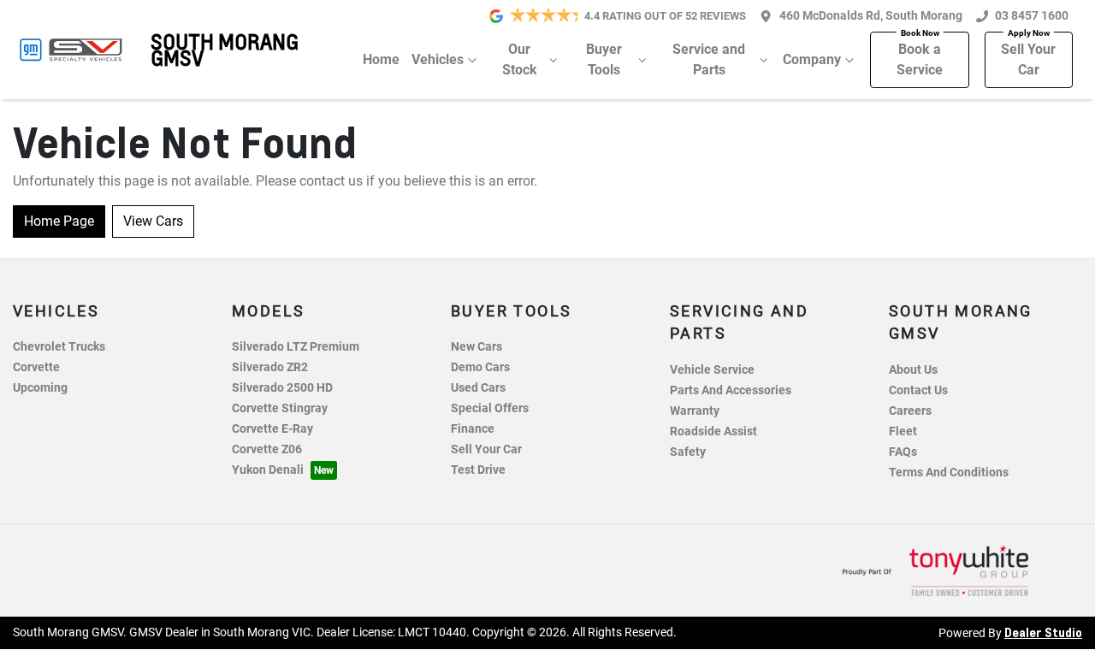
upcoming (40, 388)
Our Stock (519, 59)
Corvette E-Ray (272, 429)
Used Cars (478, 388)
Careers (910, 411)
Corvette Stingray (280, 408)
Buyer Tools (604, 59)
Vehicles (437, 59)
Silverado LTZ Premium (295, 347)
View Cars (153, 221)
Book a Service (920, 59)
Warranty (694, 411)
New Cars (476, 347)
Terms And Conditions (949, 472)
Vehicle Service (712, 370)
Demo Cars (480, 367)
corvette (36, 367)
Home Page (59, 221)
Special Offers (490, 408)
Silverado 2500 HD (282, 388)
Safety (688, 452)
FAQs (903, 452)
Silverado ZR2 (270, 367)
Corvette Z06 (267, 449)
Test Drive (478, 470)
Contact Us (918, 390)
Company (812, 59)
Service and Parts (708, 59)
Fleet (903, 431)
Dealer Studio (1043, 632)
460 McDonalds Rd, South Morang (870, 16)
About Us (913, 370)
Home (381, 59)
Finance (472, 429)
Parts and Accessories (730, 390)
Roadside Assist (713, 431)
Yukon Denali (268, 470)
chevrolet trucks (59, 347)
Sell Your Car (1028, 59)
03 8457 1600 (1031, 16)
